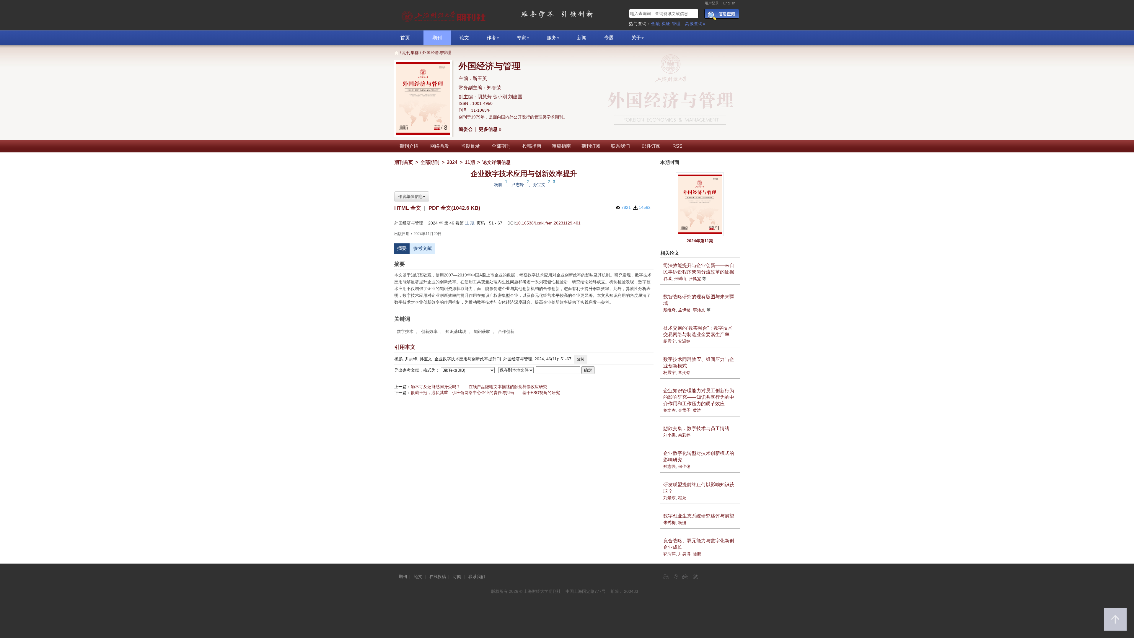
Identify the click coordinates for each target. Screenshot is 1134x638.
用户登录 (712, 3)
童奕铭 (684, 372)
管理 (676, 23)
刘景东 (669, 497)
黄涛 (697, 410)
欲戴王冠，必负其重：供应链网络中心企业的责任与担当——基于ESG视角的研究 (485, 392)
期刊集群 (410, 52)
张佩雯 (695, 278)
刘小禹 (669, 435)
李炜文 (699, 309)
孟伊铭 (684, 309)
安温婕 (684, 341)
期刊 (437, 37)
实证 (666, 23)
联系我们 (620, 146)
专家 (521, 37)
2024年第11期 (700, 240)
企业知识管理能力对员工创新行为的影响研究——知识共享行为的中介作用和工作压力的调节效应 (698, 397)
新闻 (581, 37)
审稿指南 (561, 146)
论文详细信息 (496, 162)
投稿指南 (531, 146)
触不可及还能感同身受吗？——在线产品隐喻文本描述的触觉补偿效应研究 (479, 386)
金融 (655, 23)
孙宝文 (539, 184)
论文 (464, 37)
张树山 (680, 278)
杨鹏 (498, 184)
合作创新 (506, 331)
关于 (636, 37)
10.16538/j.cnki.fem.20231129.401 (548, 223)
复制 (580, 359)
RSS (677, 146)
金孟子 (684, 410)
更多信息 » (490, 129)
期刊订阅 (590, 146)
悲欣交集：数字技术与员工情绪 (696, 428)
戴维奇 (669, 309)
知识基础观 (455, 331)
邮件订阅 (651, 146)
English (729, 3)
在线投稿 (437, 576)
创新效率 (429, 331)
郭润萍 (669, 553)
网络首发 (439, 146)
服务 (551, 37)
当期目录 (470, 146)
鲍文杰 (669, 410)
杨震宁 (669, 341)
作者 (491, 37)
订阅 (457, 576)
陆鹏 (697, 553)
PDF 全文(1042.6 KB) (454, 208)
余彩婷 (684, 435)
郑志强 (669, 466)
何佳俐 (684, 466)
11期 (470, 162)
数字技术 (405, 331)
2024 (452, 162)
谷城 (667, 278)
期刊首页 (403, 162)
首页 (405, 37)
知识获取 (482, 331)
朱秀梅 (669, 522)
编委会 (466, 129)
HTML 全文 (407, 208)
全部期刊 (501, 146)
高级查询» (695, 23)
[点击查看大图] (700, 204)
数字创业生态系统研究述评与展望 (698, 515)
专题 (609, 37)
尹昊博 (684, 553)
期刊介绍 (409, 146)
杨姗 (682, 522)
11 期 (469, 223)
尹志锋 (517, 184)
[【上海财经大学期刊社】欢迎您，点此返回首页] (444, 14)
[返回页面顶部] (1115, 619)
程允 (682, 497)
